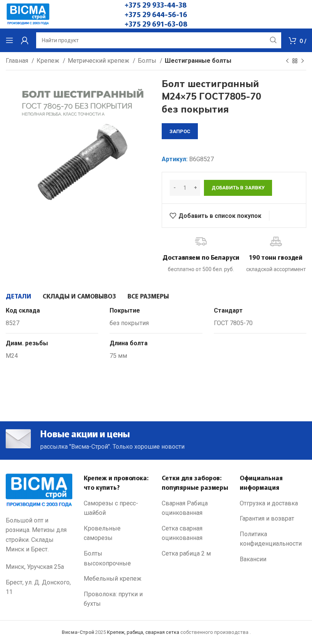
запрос (179, 131)
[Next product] (302, 61)
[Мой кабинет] (24, 40)
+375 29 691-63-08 (156, 24)
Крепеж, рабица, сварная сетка (143, 632)
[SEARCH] (273, 40)
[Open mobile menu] (9, 40)
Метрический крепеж (99, 60)
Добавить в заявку (238, 188)
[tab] (18, 296)
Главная (18, 60)
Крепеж (49, 60)
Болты (148, 60)
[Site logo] (28, 13)
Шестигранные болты (198, 60)
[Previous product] (287, 61)
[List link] (117, 508)
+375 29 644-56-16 (156, 14)
